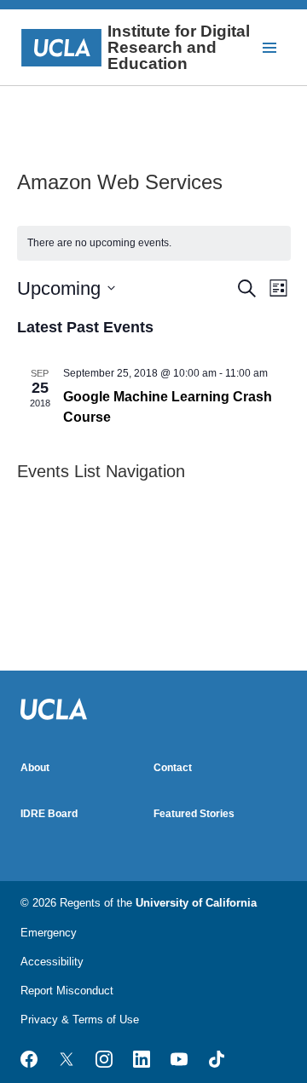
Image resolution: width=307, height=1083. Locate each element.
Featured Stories (194, 814)
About (34, 768)
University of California (196, 902)
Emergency (48, 932)
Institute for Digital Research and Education (178, 47)
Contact (173, 768)
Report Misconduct (66, 990)
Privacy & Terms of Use (79, 1019)
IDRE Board (49, 814)
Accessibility (52, 961)
